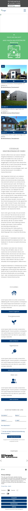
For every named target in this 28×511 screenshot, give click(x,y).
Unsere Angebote (14, 311)
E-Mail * (17, 420)
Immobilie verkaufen (14, 370)
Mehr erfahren (14, 341)
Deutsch (10, 6)
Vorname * (4, 415)
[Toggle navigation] (25, 10)
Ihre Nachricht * (5, 425)
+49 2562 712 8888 (14, 3)
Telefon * (3, 420)
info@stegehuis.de (14, 1)
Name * (17, 415)
